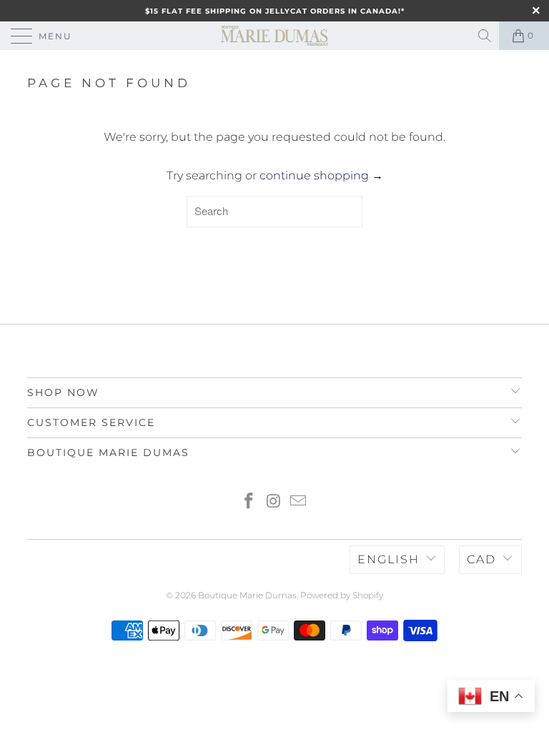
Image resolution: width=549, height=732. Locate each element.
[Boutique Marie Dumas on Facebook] (248, 502)
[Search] (485, 35)
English (388, 559)
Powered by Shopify (341, 595)
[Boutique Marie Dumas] (274, 35)
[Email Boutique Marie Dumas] (299, 502)
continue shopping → (321, 175)
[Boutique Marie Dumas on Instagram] (274, 502)
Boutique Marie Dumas (247, 595)
